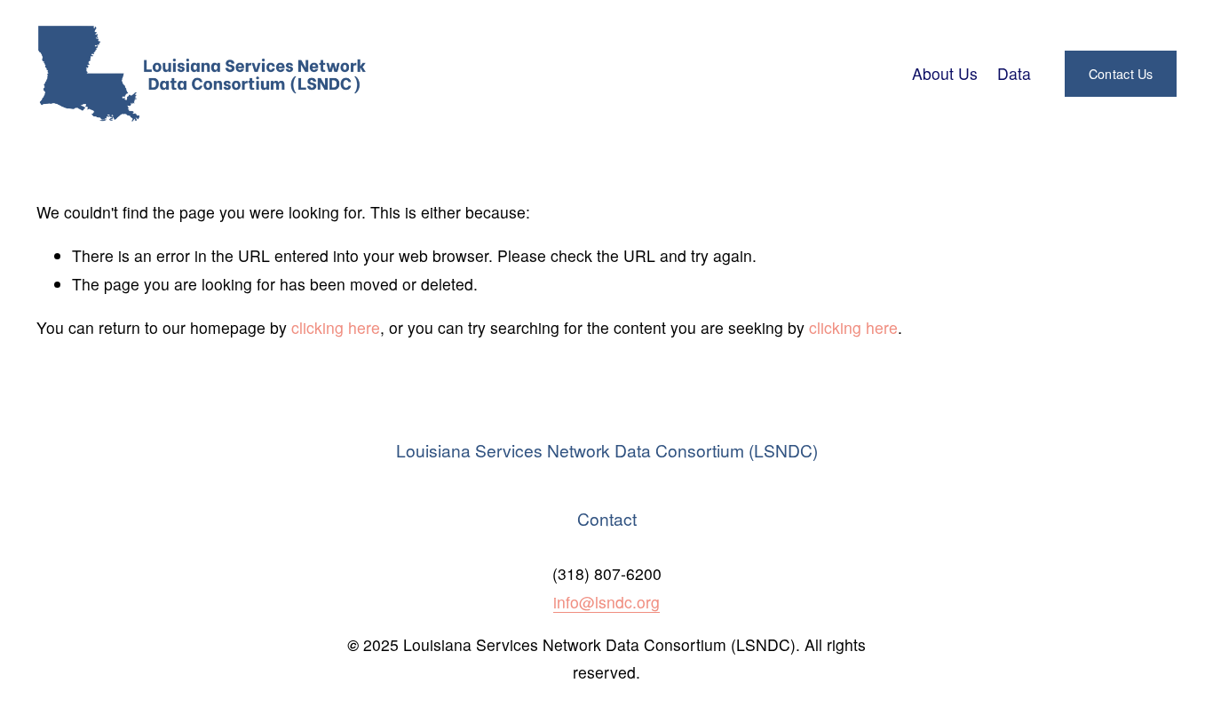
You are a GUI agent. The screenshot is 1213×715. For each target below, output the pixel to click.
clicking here (335, 327)
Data (1014, 73)
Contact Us (1121, 74)
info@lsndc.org (606, 602)
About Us (945, 73)
